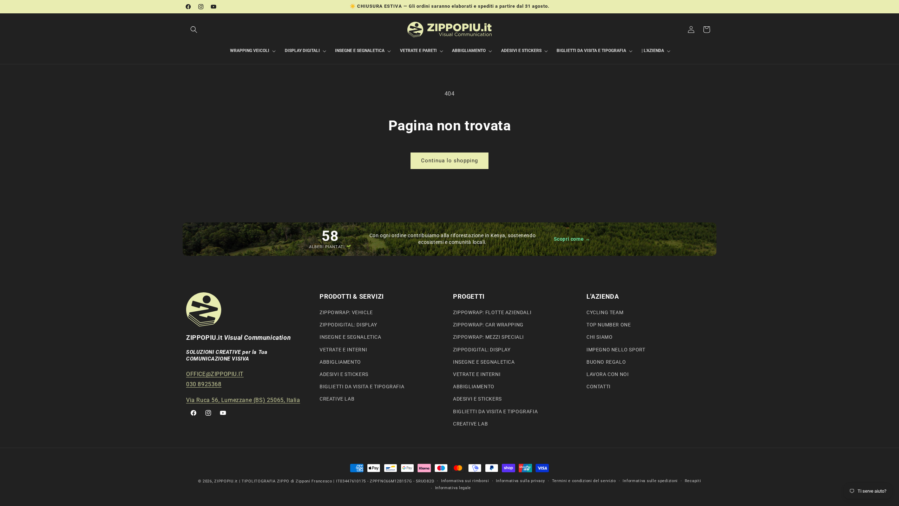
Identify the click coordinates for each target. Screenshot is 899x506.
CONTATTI (598, 386)
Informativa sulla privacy (520, 481)
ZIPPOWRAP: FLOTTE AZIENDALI (492, 312)
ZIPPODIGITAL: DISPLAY (348, 324)
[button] (194, 29)
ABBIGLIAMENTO (340, 362)
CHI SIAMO (599, 337)
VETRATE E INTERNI (343, 349)
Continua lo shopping (449, 160)
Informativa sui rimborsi (465, 481)
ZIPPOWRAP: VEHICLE (346, 312)
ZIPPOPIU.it (226, 481)
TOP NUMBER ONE (608, 324)
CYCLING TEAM (604, 312)
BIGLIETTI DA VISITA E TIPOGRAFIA (362, 386)
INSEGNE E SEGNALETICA (350, 337)
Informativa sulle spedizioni (650, 481)
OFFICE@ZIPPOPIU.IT (215, 374)
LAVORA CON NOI (607, 374)
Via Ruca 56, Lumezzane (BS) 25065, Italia (243, 400)
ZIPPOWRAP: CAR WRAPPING (488, 324)
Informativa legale (453, 488)
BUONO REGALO (606, 362)
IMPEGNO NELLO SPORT (615, 349)
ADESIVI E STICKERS (344, 374)
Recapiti (693, 481)
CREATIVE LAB (337, 399)
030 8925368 (204, 384)
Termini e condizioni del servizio (584, 481)
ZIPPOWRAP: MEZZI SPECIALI (488, 337)
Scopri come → (572, 239)
